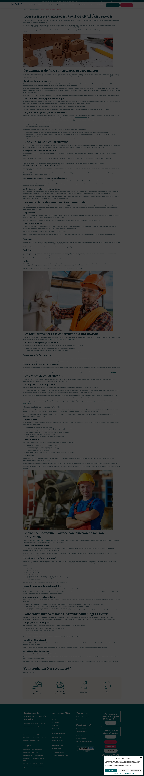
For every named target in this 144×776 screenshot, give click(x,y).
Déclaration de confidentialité (128, 773)
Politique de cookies (117, 773)
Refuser (123, 770)
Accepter (111, 770)
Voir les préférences (136, 770)
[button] (141, 758)
